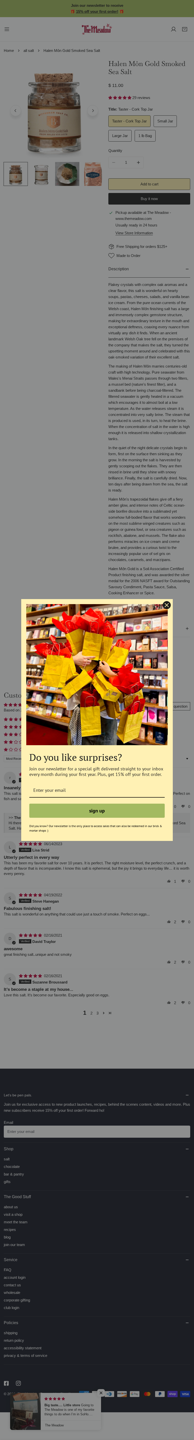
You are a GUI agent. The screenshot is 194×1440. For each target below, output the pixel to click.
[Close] (167, 605)
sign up (97, 810)
